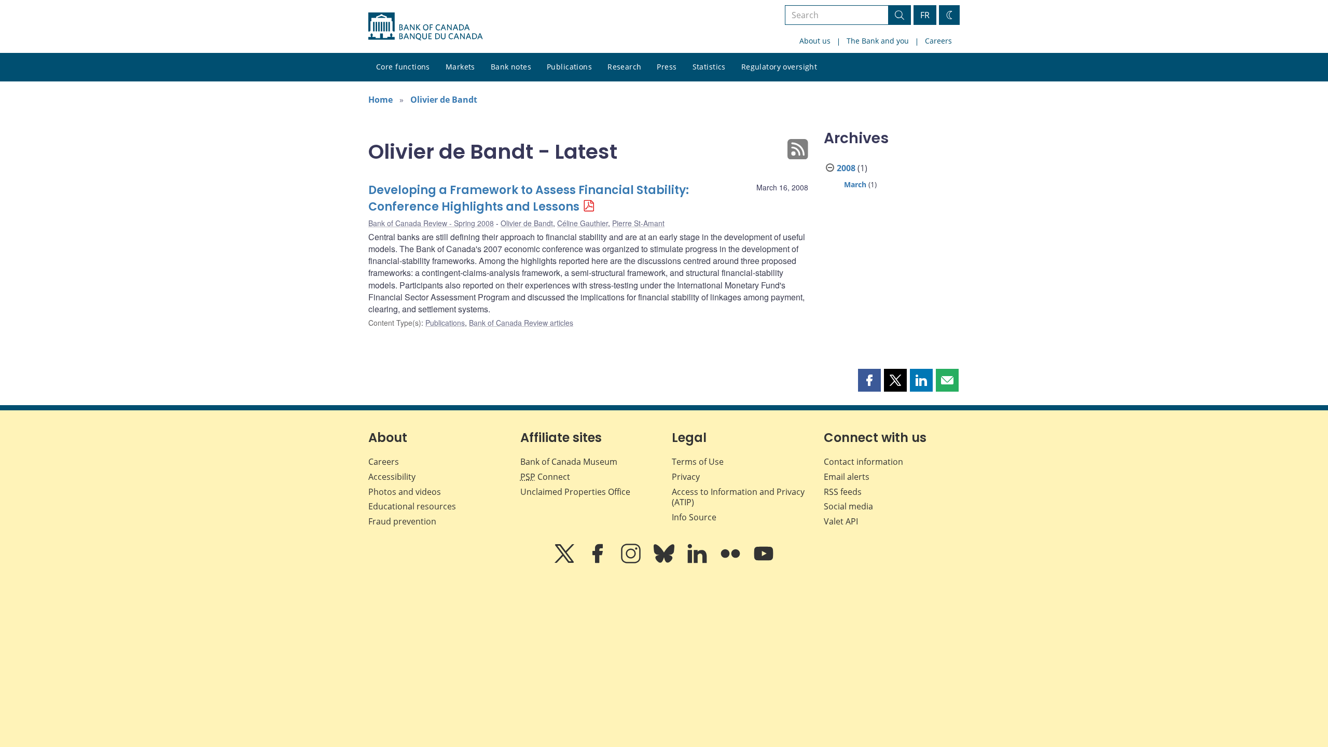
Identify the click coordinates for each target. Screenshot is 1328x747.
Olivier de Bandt (443, 99)
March (855, 184)
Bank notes (511, 67)
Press (666, 67)
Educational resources (412, 506)
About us (815, 41)
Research (624, 67)
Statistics (709, 67)
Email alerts (846, 476)
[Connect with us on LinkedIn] (698, 560)
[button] (869, 380)
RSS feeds (843, 491)
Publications (569, 67)
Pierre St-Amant (638, 223)
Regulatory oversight (779, 67)
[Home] (425, 26)
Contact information (863, 461)
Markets (460, 67)
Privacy (686, 476)
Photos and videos (404, 491)
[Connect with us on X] (565, 560)
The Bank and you (878, 41)
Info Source (694, 517)
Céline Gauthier (582, 223)
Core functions (403, 67)
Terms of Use (698, 461)
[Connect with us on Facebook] (598, 560)
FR (925, 15)
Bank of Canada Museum (568, 461)
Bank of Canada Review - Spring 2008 (431, 223)
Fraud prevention (402, 521)
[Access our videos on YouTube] (763, 560)
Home (380, 99)
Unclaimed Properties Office (575, 491)
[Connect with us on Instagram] (631, 560)
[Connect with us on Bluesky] (665, 560)
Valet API (841, 521)
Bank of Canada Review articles (521, 322)
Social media (848, 506)
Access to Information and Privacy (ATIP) (738, 497)
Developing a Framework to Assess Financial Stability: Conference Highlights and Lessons (528, 198)
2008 (846, 168)
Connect (545, 476)
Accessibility (392, 476)
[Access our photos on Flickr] (731, 560)
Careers (938, 41)
